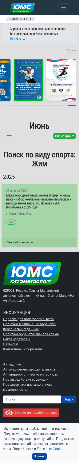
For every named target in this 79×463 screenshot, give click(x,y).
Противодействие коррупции (25, 379)
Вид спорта (63, 136)
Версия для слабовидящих (35, 412)
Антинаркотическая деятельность (29, 369)
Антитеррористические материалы (30, 374)
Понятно (40, 456)
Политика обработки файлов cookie (31, 334)
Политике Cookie (50, 449)
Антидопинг (12, 364)
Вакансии (10, 344)
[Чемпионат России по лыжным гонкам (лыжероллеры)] (28, 80)
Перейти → (18, 39)
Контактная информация (22, 349)
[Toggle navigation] (63, 7)
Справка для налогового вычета (28, 319)
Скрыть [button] (71, 50)
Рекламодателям (16, 339)
